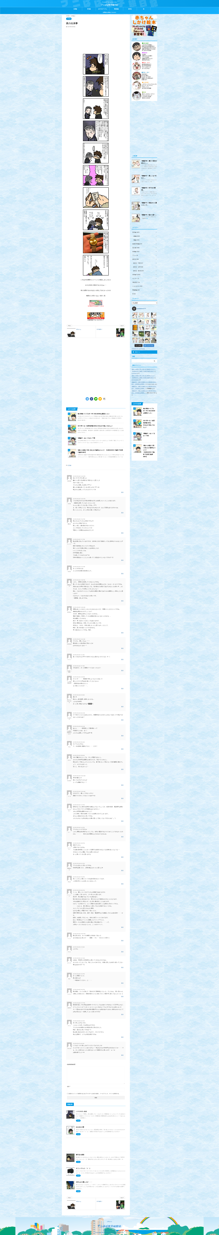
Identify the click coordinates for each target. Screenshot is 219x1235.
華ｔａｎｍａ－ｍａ (69, 701)
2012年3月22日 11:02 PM (79, 519)
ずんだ (69, 881)
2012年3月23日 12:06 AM (79, 607)
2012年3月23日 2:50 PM (79, 843)
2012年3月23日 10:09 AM (79, 791)
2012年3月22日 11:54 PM (79, 580)
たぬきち (69, 1007)
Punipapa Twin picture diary (109, 1230)
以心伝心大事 (80, 1127)
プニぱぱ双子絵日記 (109, 5)
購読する (137, 352)
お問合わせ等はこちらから (109, 12)
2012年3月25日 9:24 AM (79, 1021)
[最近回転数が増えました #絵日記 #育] (153, 334)
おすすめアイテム (102, 9)
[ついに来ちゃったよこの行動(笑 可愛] (147, 334)
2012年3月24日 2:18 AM (79, 947)
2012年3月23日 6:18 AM (79, 695)
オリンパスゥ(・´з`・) (83, 1168)
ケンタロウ (69, 718)
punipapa (134, 373)
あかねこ (69, 612)
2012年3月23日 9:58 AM (79, 755)
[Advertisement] (96, 40)
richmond (69, 643)
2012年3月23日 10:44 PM (79, 933)
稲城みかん (69, 869)
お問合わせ (109, 1221)
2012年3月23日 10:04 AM (79, 775)
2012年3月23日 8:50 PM (79, 890)
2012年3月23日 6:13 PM (79, 863)
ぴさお (69, 571)
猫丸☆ (69, 523)
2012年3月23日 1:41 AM (79, 666)
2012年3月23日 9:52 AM (79, 742)
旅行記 (130, 9)
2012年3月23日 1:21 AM (78, 654)
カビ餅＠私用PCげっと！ (69, 732)
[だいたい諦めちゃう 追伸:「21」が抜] (153, 340)
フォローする (149, 345)
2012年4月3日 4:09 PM (78, 1043)
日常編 (69, 465)
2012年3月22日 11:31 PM (79, 566)
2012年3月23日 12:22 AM (79, 639)
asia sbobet (135, 379)
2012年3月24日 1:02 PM (79, 973)
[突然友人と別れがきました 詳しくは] (153, 321)
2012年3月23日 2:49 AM (79, 677)
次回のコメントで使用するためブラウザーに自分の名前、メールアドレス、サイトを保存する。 (94, 1093)
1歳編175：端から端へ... (149, 215)
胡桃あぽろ (69, 585)
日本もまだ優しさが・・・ (84, 1182)
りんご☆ (69, 1048)
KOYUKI (69, 481)
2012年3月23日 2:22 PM (79, 827)
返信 (122, 492)
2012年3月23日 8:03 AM (79, 713)
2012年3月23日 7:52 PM (79, 877)
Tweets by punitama (138, 349)
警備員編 (116, 9)
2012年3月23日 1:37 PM (79, 804)
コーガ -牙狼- (69, 671)
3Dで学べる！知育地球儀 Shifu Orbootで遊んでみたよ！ (95, 426)
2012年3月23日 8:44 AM (79, 726)
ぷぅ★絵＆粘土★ (69, 682)
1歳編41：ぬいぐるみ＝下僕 (86, 438)
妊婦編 (75, 9)
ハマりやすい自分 (81, 1111)
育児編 (89, 9)
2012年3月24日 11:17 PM (79, 1003)
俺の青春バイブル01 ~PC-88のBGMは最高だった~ (94, 414)
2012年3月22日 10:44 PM (79, 476)
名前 (68, 1086)
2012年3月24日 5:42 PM (79, 989)
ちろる (69, 503)
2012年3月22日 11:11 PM (79, 539)
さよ (69, 978)
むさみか (69, 780)
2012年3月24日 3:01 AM (79, 958)
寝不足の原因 (80, 1154)
